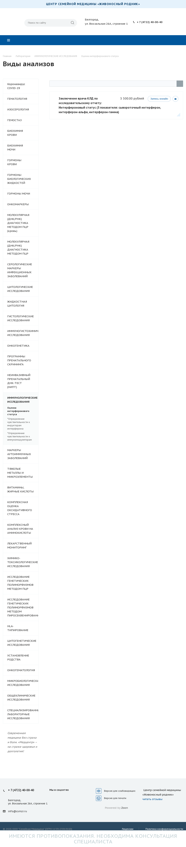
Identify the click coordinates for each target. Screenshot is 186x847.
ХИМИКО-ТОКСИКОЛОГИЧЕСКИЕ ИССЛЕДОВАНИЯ (22, 562)
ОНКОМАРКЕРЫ (18, 204)
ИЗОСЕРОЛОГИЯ (18, 109)
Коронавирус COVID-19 (16, 86)
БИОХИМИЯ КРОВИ (15, 133)
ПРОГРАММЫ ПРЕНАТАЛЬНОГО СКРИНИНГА (19, 360)
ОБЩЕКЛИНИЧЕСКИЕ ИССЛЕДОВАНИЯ (21, 697)
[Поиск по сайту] (72, 23)
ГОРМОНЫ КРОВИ (14, 162)
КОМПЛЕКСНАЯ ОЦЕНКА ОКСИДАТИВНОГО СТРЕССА (19, 508)
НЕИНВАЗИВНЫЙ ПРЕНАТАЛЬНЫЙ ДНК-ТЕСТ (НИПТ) (18, 381)
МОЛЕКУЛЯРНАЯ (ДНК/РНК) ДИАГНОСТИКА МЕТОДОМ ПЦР (18, 247)
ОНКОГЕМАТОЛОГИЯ (21, 670)
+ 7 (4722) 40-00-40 (149, 22)
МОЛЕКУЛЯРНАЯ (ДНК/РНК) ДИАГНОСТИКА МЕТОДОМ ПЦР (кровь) (18, 223)
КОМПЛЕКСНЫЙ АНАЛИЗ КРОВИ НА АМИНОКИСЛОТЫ (20, 528)
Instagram (61, 798)
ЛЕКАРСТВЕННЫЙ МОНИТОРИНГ (19, 545)
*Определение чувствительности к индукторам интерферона (18, 423)
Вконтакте (53, 798)
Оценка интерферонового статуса (18, 411)
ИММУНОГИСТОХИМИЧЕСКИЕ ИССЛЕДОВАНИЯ (22, 333)
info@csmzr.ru (17, 811)
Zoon (124, 807)
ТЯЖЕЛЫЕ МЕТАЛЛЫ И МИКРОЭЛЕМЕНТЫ (20, 472)
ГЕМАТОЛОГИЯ (17, 98)
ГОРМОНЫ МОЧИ (18, 193)
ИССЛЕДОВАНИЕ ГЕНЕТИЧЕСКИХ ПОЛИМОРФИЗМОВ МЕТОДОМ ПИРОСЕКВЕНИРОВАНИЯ (22, 607)
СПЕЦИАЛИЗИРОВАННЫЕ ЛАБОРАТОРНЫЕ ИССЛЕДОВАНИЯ (22, 714)
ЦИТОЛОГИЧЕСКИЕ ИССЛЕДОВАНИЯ (20, 289)
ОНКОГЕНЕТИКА (18, 345)
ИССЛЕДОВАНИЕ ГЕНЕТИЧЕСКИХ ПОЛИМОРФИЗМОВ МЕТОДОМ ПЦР (20, 582)
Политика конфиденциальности (164, 829)
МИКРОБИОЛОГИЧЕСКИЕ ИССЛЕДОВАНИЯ (22, 683)
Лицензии (127, 829)
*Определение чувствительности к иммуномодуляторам (19, 436)
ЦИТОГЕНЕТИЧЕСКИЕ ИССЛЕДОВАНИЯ (21, 642)
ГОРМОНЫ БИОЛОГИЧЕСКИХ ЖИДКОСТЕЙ (19, 179)
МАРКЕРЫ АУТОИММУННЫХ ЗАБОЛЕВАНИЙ (19, 454)
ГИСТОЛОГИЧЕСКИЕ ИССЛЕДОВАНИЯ (20, 318)
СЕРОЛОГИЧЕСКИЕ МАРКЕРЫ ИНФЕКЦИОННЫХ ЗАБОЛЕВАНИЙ (19, 270)
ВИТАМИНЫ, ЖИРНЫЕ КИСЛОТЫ (20, 489)
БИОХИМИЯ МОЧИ (15, 147)
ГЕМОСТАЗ (14, 120)
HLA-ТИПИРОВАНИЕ (17, 628)
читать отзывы (152, 799)
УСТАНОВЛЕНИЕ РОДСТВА (18, 657)
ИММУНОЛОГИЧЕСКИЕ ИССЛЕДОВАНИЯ (22, 399)
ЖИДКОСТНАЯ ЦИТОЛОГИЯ (17, 303)
